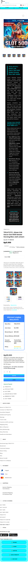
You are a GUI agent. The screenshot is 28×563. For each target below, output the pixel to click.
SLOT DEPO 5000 (4, 512)
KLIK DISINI (14, 310)
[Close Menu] (1, 3)
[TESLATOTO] (7, 2)
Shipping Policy (4, 424)
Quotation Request (5, 412)
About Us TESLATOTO (5, 407)
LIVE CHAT (14, 559)
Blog (1, 453)
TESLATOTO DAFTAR (5, 519)
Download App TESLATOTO (7, 443)
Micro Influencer (4, 427)
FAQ (1, 455)
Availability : (6, 252)
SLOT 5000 (2, 505)
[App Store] (4, 535)
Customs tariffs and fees (6, 422)
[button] (23, 16)
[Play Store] (13, 535)
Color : (7, 257)
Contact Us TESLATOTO (6, 410)
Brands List (3, 446)
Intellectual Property (5, 414)
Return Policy (3, 451)
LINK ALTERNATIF (15, 554)
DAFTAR (21, 7)
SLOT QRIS (2, 510)
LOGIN (7, 7)
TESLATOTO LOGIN (4, 522)
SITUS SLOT (15, 104)
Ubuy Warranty (4, 432)
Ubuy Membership (4, 429)
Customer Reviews (5, 448)
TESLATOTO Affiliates (5, 460)
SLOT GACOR (3, 507)
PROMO (15, 542)
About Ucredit (3, 458)
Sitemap (2, 417)
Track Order (3, 419)
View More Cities (4, 524)
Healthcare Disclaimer (6, 434)
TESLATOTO (18, 110)
